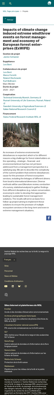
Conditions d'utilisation (13, 281)
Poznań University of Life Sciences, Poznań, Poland (26, 101)
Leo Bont (7, 65)
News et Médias (10, 276)
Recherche (10, 3)
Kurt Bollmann (9, 81)
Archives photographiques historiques (20, 316)
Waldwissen (9, 366)
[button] (48, 218)
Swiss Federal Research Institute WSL (21, 117)
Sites (6, 266)
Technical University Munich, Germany (21, 98)
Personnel (8, 271)
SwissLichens (10, 350)
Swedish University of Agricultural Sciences (23, 106)
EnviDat (7, 309)
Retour (10, 20)
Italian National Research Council (18, 109)
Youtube (5, 286)
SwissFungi (9, 341)
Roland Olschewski (12, 78)
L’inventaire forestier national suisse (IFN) (21, 325)
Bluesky (19, 286)
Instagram (26, 286)
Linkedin (12, 286)
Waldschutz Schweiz (12, 359)
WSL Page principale (11, 11)
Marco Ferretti (9, 75)
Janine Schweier (11, 57)
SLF (6, 294)
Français (7, 260)
